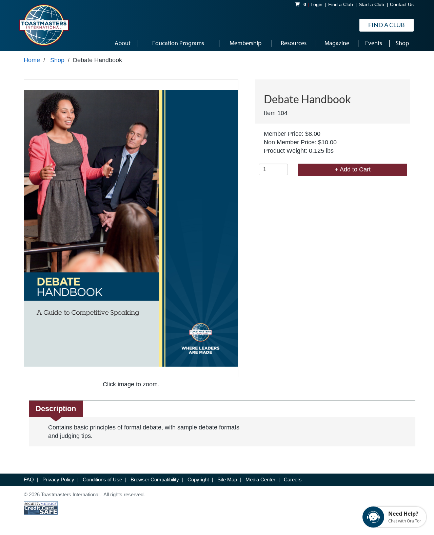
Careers (293, 479)
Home (32, 60)
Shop (57, 60)
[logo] (44, 25)
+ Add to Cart (353, 169)
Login (316, 4)
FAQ (29, 479)
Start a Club (371, 4)
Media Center (261, 479)
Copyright (199, 479)
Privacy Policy (59, 479)
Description (56, 408)
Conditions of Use (103, 479)
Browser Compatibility (155, 479)
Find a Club (340, 4)
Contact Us (402, 4)
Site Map (227, 479)
